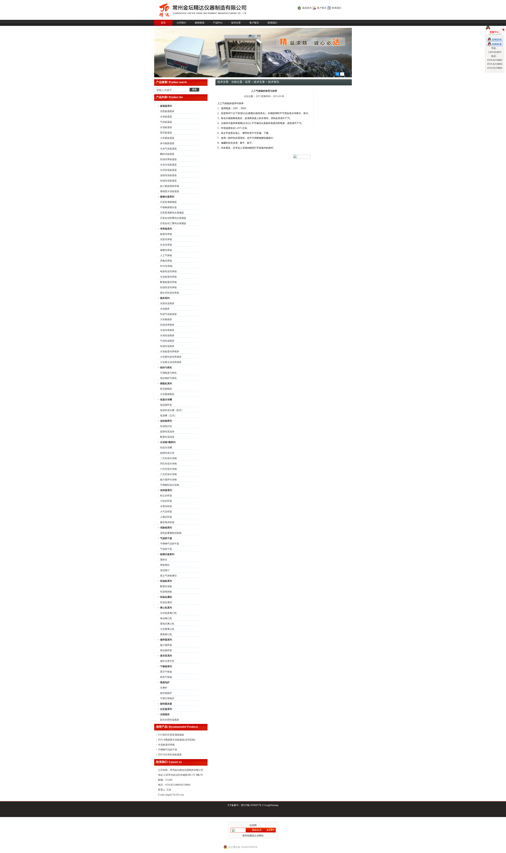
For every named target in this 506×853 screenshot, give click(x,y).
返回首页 (307, 8)
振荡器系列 (166, 106)
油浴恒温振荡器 (168, 175)
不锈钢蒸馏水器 (168, 207)
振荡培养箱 (166, 234)
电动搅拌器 (166, 650)
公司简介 (181, 22)
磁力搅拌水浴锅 (168, 479)
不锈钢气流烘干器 (169, 543)
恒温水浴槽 (166, 447)
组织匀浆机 (166, 367)
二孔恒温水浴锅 (168, 458)
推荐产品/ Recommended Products (177, 726)
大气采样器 (166, 511)
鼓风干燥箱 (166, 677)
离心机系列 (166, 607)
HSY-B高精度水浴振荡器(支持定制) (176, 739)
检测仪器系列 (167, 554)
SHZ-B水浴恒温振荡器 (170, 754)
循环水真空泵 (167, 661)
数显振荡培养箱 (168, 282)
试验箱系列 (166, 527)
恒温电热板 (166, 591)
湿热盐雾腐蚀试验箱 (170, 533)
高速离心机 (166, 634)
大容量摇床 (166, 319)
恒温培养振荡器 (168, 159)
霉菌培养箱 (166, 250)
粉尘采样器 (166, 495)
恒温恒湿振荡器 (168, 180)
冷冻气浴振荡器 (168, 148)
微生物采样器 (167, 522)
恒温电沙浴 (166, 426)
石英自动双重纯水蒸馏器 (173, 218)
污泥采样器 (166, 501)
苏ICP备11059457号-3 (252, 805)
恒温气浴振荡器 (168, 314)
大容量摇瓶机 (167, 394)
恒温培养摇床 (167, 324)
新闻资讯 (199, 22)
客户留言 (322, 8)
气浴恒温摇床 (167, 340)
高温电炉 (165, 682)
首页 (163, 22)
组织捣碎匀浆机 (168, 378)
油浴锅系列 (166, 420)
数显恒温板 (166, 586)
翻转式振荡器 (167, 154)
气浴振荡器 (166, 122)
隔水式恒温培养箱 (169, 292)
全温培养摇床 (167, 330)
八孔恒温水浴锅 (168, 474)
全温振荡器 (166, 127)
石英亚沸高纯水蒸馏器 (172, 212)
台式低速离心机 (168, 613)
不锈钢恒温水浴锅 (169, 485)
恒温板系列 (166, 581)
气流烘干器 (166, 538)
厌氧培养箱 (166, 260)
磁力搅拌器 (166, 645)
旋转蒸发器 (166, 703)
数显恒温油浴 (167, 436)
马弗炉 (163, 687)
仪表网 (253, 825)
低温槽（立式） (168, 415)
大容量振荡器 (167, 138)
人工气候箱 (166, 255)
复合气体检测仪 (168, 575)
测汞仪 (163, 559)
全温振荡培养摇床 (169, 351)
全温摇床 (165, 308)
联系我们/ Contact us (169, 761)
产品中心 (218, 22)
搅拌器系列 (166, 639)
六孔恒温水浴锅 (168, 469)
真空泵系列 (166, 655)
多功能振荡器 (167, 143)
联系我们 (336, 8)
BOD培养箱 (166, 266)
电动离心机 (166, 618)
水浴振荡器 (166, 116)
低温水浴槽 (166, 399)
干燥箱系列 (166, 666)
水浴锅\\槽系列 (168, 442)
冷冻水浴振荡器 (168, 164)
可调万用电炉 (167, 698)
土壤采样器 (166, 517)
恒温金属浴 (166, 597)
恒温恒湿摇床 (167, 346)
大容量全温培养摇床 (170, 362)
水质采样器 (166, 506)
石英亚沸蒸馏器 (168, 202)
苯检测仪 (165, 565)
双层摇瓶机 (166, 388)
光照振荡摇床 (167, 111)
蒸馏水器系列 (167, 196)
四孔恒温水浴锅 (168, 463)
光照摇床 (165, 714)
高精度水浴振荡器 (169, 191)
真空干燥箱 (166, 671)
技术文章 (236, 22)
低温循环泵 (166, 404)
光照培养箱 (166, 239)
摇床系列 (165, 298)
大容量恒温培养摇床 (170, 356)
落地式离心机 (167, 623)
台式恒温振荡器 (168, 170)
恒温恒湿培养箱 (168, 287)
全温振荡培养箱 (168, 276)
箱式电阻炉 (166, 693)
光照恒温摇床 (167, 303)
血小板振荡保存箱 (169, 186)
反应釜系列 (166, 709)
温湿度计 (165, 570)
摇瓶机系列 (166, 383)
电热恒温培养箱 (168, 271)
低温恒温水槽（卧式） (172, 410)
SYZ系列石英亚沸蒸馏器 (171, 734)
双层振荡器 (166, 132)
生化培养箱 (166, 244)
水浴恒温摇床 (167, 335)
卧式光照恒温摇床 (169, 719)
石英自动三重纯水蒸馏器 (173, 223)
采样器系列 (166, 490)
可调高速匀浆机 (168, 372)
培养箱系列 (166, 228)
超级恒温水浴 (167, 453)
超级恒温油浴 (167, 431)
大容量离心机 (167, 629)
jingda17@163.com (174, 794)
